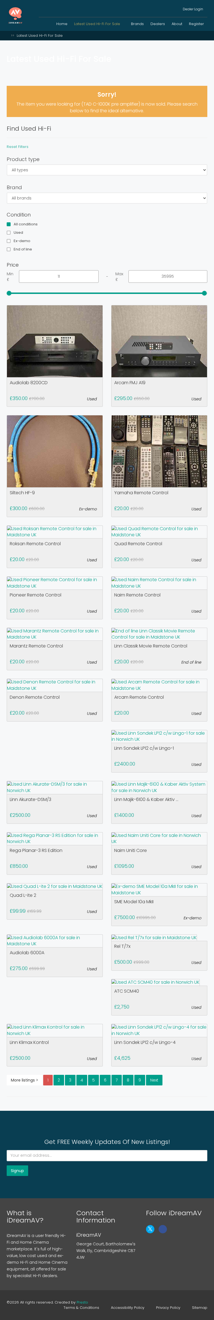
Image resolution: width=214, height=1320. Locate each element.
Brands (137, 23)
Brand (14, 187)
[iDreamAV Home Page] (8, 35)
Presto (82, 1302)
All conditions (26, 224)
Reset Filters (17, 146)
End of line (23, 249)
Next (154, 1080)
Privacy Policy (168, 1307)
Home (61, 23)
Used (18, 232)
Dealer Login (192, 9)
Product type (23, 159)
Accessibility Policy (127, 1307)
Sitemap (199, 1307)
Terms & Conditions (81, 1307)
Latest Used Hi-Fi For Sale (97, 23)
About (177, 23)
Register (196, 23)
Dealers (157, 23)
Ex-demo (22, 240)
